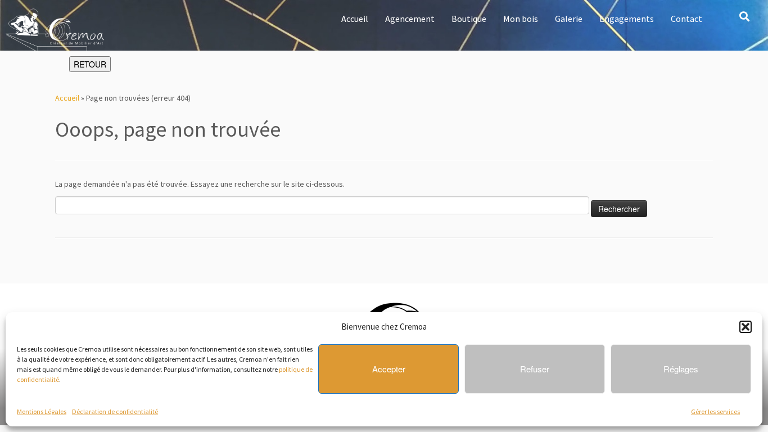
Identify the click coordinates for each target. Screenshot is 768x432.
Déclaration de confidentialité (115, 411)
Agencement (410, 18)
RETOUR (90, 64)
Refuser (534, 369)
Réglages (680, 369)
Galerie (568, 18)
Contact (686, 18)
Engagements (626, 18)
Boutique (468, 18)
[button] (745, 326)
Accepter (388, 369)
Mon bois (520, 18)
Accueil (354, 18)
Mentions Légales (41, 411)
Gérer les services (715, 411)
